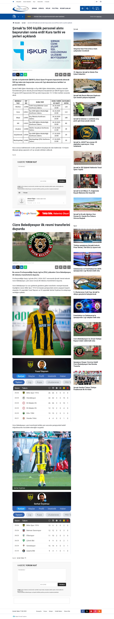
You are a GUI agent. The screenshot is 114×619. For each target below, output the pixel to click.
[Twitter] (18, 74)
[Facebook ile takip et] (83, 611)
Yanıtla (30, 203)
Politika (55, 8)
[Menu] (82, 8)
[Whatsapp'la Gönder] (25, 74)
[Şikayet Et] (63, 203)
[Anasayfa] (13, 1)
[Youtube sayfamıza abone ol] (91, 611)
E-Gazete (47, 1)
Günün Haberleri (27, 1)
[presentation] (18, 17)
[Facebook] (14, 74)
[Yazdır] (56, 74)
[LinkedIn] (21, 74)
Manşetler (18, 1)
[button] (60, 74)
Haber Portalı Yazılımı (21, 616)
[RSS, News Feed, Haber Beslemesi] (99, 611)
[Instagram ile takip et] (95, 611)
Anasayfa (17, 23)
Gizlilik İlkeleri (58, 611)
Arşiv (34, 1)
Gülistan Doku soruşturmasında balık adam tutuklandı (49, 16)
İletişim (51, 611)
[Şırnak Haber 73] (20, 8)
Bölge (48, 8)
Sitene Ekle (40, 1)
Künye (45, 611)
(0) (35, 203)
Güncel (41, 8)
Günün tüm (96, 16)
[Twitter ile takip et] (87, 611)
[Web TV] (97, 1)
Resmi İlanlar (65, 8)
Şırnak (34, 8)
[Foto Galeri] (101, 1)
